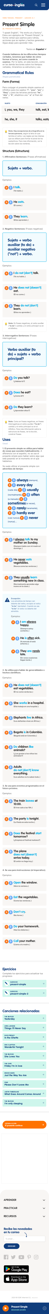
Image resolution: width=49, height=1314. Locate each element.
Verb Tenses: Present (13, 18)
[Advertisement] (24, 1158)
